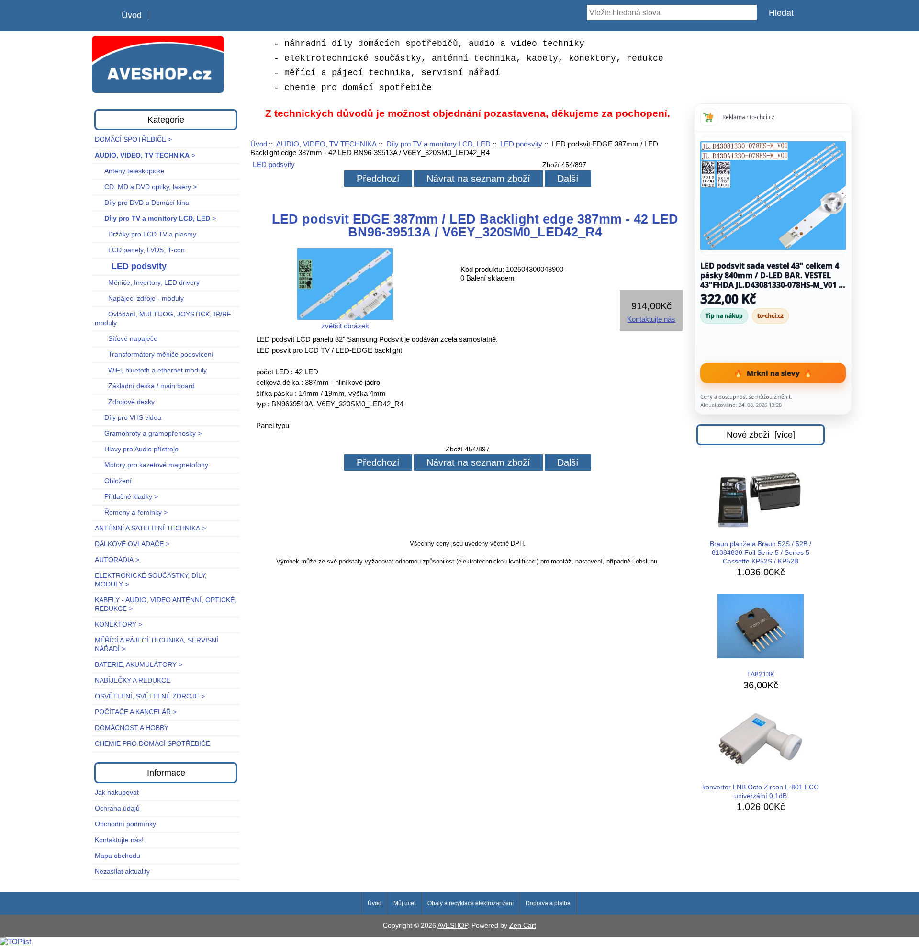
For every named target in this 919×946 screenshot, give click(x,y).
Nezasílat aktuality (122, 871)
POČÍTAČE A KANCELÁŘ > (136, 712)
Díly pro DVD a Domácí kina (142, 202)
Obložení (113, 480)
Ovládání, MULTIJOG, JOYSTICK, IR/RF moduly (163, 319)
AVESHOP (452, 925)
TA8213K (760, 674)
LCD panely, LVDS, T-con (140, 250)
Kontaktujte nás (651, 319)
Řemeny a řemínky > (131, 512)
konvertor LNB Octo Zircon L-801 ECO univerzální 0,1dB (760, 792)
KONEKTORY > (118, 624)
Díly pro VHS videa (128, 417)
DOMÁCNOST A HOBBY (131, 728)
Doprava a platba (548, 903)
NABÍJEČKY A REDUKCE (132, 680)
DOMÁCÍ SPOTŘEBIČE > (133, 139)
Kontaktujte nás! (119, 840)
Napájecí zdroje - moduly (139, 298)
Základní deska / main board (145, 386)
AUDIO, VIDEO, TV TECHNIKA (326, 144)
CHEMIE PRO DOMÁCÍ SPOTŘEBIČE (152, 743)
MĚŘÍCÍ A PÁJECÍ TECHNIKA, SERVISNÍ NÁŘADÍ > (156, 645)
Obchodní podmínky (125, 824)
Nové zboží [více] (761, 434)
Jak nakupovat (117, 792)
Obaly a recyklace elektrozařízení (470, 903)
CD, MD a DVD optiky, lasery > (146, 187)
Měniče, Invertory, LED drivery (147, 282)
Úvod (132, 15)
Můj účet (404, 903)
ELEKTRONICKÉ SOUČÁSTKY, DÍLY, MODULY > (151, 580)
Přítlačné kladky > (126, 496)
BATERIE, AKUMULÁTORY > (138, 664)
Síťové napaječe (126, 338)
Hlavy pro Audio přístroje (137, 449)
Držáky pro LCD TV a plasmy (145, 234)
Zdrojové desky (125, 401)
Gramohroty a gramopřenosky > (148, 433)
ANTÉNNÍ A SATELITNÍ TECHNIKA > (150, 528)
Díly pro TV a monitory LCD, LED (438, 144)
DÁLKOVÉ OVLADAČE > (132, 544)
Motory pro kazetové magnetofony (151, 465)
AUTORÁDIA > (117, 559)
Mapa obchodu (117, 855)
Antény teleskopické (130, 171)
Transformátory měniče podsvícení (154, 354)
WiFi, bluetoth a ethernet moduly (151, 370)
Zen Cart (522, 925)
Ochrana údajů (117, 808)
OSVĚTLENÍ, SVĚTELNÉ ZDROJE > (150, 696)
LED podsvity (521, 144)
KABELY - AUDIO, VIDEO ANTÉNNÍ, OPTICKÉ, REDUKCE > (165, 604)
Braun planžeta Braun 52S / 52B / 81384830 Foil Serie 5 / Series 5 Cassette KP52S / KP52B (760, 553)
